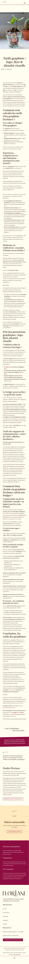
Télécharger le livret (14, 831)
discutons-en (12, 707)
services (5, 707)
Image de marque (6, 69)
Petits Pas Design (16, 954)
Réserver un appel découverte (13, 799)
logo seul (8, 367)
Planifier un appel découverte (13, 940)
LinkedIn (21, 712)
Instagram (14, 712)
